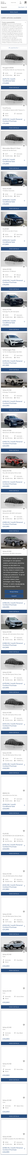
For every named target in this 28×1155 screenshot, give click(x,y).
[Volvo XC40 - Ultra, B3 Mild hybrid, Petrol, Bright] (14, 864)
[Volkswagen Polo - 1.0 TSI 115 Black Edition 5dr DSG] (14, 340)
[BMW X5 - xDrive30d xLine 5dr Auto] (14, 783)
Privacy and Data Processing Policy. (13, 567)
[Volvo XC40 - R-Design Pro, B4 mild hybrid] (14, 299)
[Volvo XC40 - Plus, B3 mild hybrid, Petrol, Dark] (14, 461)
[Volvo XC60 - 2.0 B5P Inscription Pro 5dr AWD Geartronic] (14, 1127)
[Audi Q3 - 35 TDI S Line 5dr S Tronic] (14, 219)
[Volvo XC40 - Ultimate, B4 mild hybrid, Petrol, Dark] (14, 622)
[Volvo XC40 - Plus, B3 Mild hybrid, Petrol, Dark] (14, 904)
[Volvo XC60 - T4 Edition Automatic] (14, 179)
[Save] (23, 65)
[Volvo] (13, 2)
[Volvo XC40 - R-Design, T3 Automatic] (14, 380)
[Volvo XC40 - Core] (14, 944)
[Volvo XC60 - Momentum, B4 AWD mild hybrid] (14, 420)
